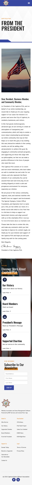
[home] (6, 3)
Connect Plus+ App (23, 413)
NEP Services (11, 413)
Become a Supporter (7, 451)
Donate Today (5, 447)
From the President (6, 436)
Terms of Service (21, 447)
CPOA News (20, 422)
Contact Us (4, 460)
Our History (4, 426)
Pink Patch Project (21, 426)
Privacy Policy (20, 451)
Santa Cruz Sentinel (22, 429)
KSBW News (20, 433)
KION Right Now (21, 436)
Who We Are (4, 422)
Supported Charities (6, 429)
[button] (29, 3)
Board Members (5, 433)
